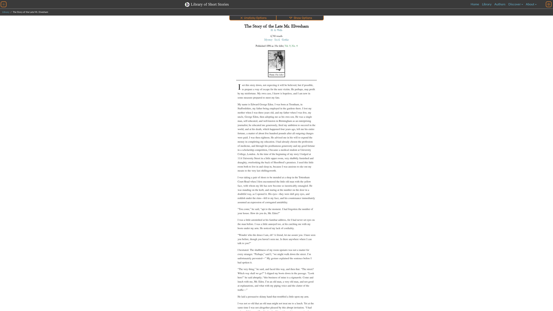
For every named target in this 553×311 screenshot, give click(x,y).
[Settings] (549, 4)
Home (475, 4)
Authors (499, 4)
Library (487, 4)
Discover (514, 4)
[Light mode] (3, 4)
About (530, 4)
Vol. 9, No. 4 (291, 45)
